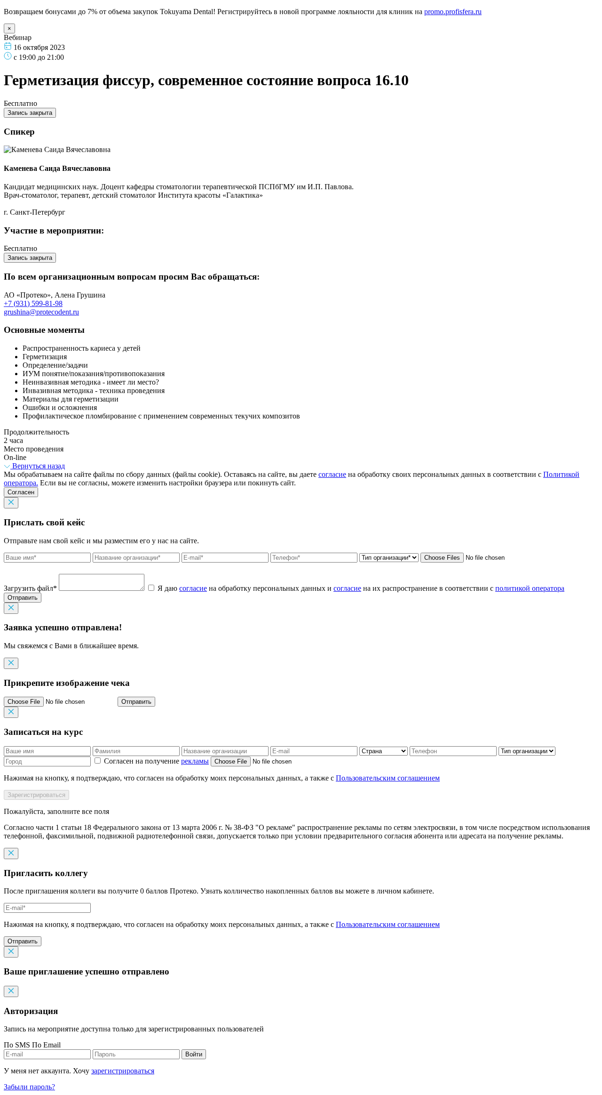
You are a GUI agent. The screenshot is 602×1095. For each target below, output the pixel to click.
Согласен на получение (155, 761)
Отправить (23, 597)
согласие (332, 474)
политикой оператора (529, 588)
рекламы (195, 761)
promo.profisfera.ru (453, 12)
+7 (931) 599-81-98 (33, 303)
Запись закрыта (30, 112)
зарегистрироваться (122, 1071)
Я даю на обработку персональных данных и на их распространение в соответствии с (361, 588)
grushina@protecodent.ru (41, 312)
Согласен (21, 492)
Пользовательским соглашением (388, 778)
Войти (193, 1054)
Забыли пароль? (29, 1087)
